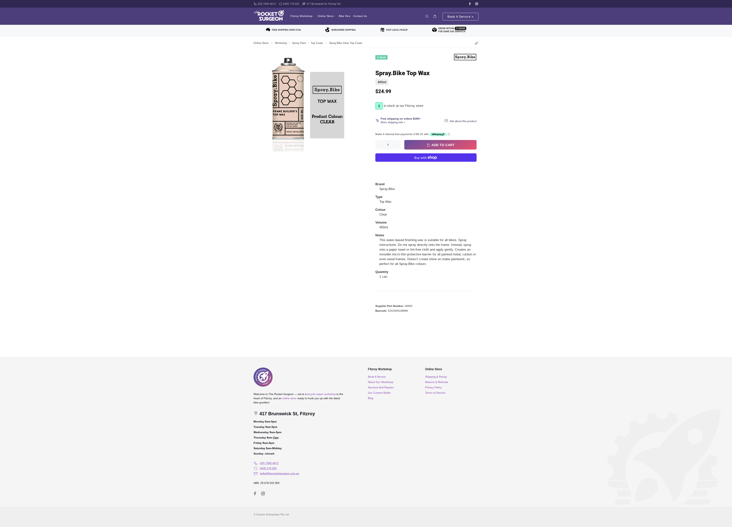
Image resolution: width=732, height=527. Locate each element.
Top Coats (317, 42)
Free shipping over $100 (286, 30)
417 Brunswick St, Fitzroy (286, 413)
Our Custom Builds (379, 392)
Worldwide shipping (343, 30)
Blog (370, 398)
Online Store (261, 42)
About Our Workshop (380, 382)
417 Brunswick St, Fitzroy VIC (323, 3)
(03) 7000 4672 (267, 3)
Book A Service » (460, 17)
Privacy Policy (433, 387)
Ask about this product (463, 121)
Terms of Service (435, 392)
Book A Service (377, 376)
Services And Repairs (381, 387)
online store (289, 398)
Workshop (281, 42)
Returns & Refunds (436, 382)
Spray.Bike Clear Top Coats (345, 42)
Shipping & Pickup (436, 376)
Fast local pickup (397, 30)
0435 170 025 (291, 3)
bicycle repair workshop (321, 394)
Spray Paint (299, 42)
